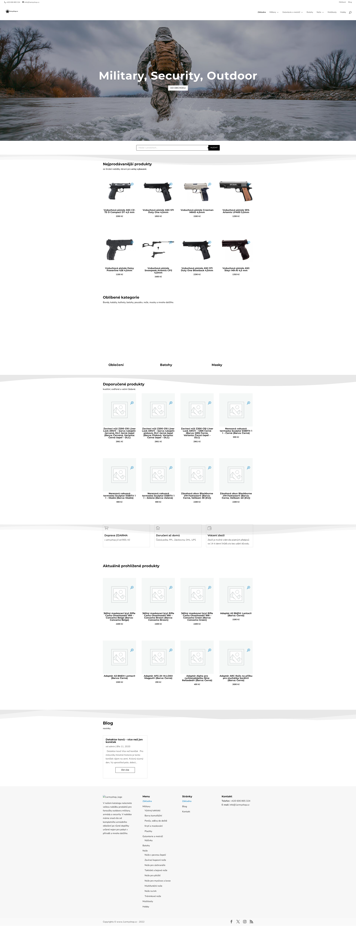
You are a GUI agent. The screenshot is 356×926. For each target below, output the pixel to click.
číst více (125, 769)
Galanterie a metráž (291, 12)
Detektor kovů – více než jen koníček (124, 741)
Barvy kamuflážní (153, 815)
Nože (319, 12)
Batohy (310, 12)
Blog (350, 2)
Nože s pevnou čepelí (155, 854)
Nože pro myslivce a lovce (158, 880)
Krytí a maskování (154, 825)
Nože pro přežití (152, 875)
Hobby (343, 12)
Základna (262, 12)
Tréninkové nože (153, 896)
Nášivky (149, 840)
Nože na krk (150, 891)
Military (273, 12)
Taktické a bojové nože (156, 870)
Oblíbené (342, 2)
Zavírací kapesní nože (155, 860)
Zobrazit (119, 224)
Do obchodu (178, 87)
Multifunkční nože (153, 885)
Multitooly (332, 12)
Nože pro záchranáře (155, 865)
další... (111, 371)
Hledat (214, 147)
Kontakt (186, 811)
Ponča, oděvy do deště (156, 820)
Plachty (148, 831)
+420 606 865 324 (13, 2)
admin (112, 746)
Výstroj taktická (152, 810)
